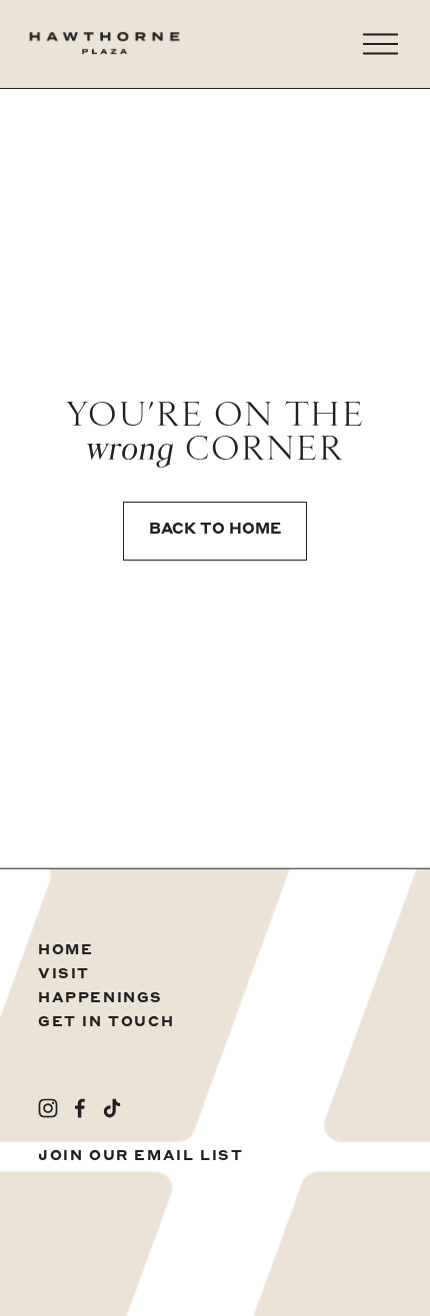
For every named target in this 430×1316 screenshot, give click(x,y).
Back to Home (215, 530)
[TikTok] (112, 1108)
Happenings (100, 998)
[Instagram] (48, 1108)
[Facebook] (80, 1108)
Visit (64, 974)
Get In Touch (106, 1022)
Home (65, 950)
